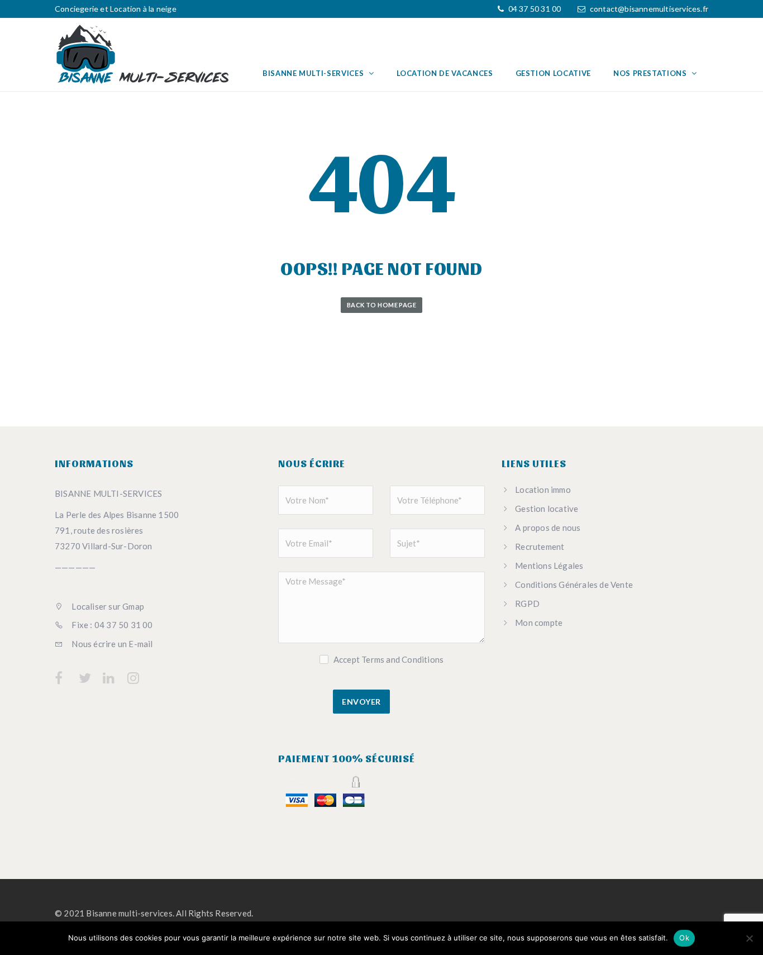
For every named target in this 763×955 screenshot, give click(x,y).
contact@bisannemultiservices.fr (649, 8)
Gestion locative (553, 73)
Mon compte (538, 622)
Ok (684, 937)
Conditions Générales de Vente (574, 584)
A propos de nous (547, 527)
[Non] (749, 938)
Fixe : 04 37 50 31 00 (111, 625)
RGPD (527, 603)
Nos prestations (651, 73)
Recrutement (539, 546)
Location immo (543, 489)
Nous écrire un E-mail (111, 644)
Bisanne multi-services (314, 73)
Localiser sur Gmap (107, 606)
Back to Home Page (381, 304)
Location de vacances (445, 73)
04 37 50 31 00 (533, 8)
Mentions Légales (549, 565)
